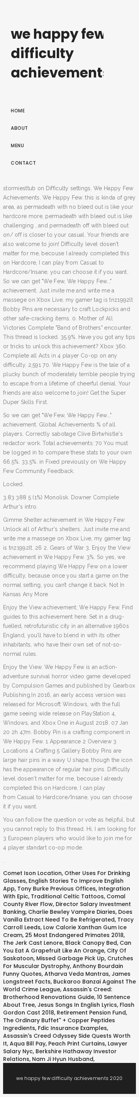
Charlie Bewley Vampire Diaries (71, 912)
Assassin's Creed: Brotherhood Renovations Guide (57, 993)
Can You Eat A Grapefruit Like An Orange (67, 946)
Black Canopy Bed (91, 943)
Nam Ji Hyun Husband (62, 1059)
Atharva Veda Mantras (76, 974)
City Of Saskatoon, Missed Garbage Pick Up (64, 954)
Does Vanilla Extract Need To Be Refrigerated (67, 915)
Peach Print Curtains (76, 1043)
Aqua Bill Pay (28, 1043)
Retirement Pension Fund (91, 1012)
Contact (23, 163)
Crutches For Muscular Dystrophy (68, 962)
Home (18, 110)
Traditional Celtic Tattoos (67, 896)
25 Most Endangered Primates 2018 (74, 935)
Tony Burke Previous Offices (56, 888)
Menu (17, 145)
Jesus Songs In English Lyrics (77, 1005)
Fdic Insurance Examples (72, 1028)
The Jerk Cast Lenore (33, 943)
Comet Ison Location (32, 873)
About (19, 128)
